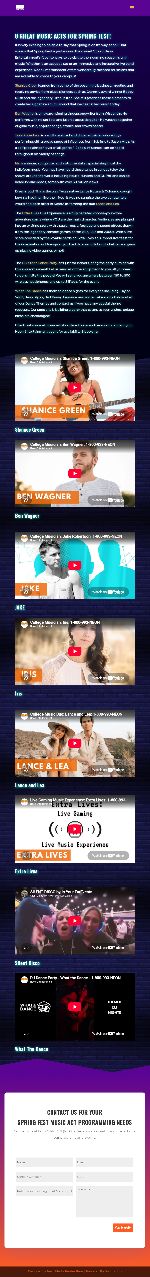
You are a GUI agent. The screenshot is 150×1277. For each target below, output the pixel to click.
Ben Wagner (25, 113)
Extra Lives (30, 213)
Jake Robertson (27, 135)
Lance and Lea (107, 204)
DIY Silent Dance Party (39, 263)
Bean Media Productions (65, 1271)
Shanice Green (26, 85)
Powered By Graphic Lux (104, 1271)
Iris (17, 163)
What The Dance (28, 291)
